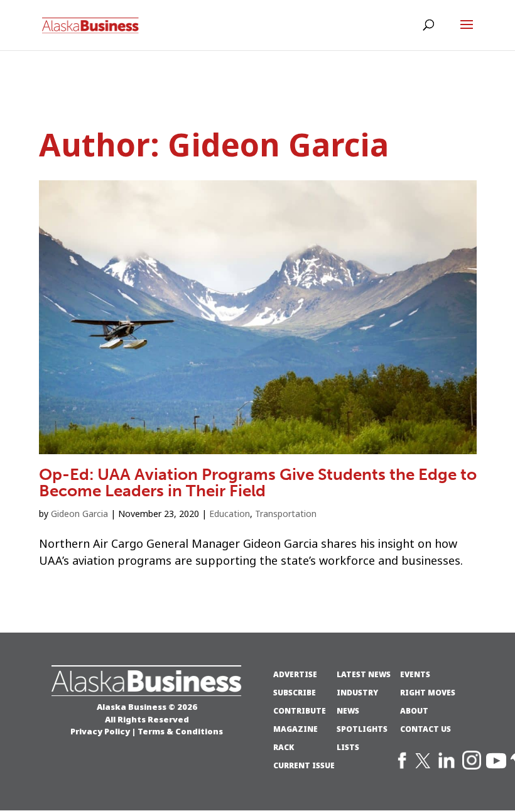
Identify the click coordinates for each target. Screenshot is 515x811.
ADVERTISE (295, 674)
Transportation (286, 514)
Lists (348, 747)
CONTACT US (425, 729)
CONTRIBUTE (299, 711)
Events (415, 674)
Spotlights (362, 729)
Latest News (364, 674)
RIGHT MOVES (427, 693)
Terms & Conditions (180, 731)
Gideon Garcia (79, 514)
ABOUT (414, 711)
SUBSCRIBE (294, 693)
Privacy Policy (100, 731)
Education (229, 514)
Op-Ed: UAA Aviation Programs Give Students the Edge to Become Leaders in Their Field (258, 483)
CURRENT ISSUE (304, 765)
